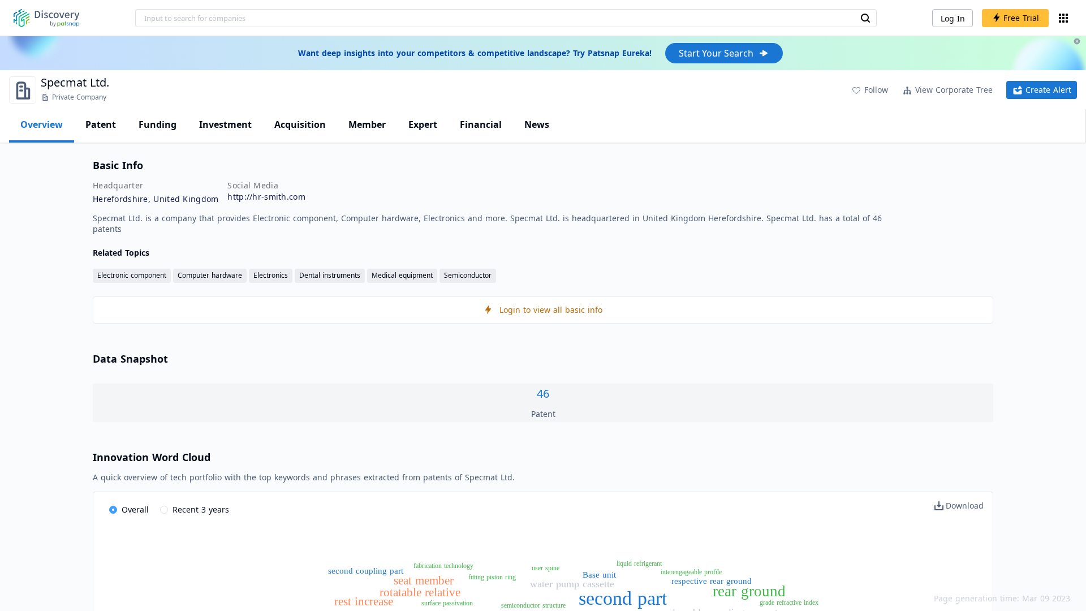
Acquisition (300, 124)
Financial (481, 124)
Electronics (270, 275)
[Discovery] (47, 18)
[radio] (129, 510)
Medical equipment (402, 275)
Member (367, 124)
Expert (422, 124)
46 (543, 393)
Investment (225, 124)
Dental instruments (329, 275)
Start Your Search (716, 53)
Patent (100, 124)
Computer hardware (210, 275)
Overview (41, 124)
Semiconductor (468, 275)
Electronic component (131, 275)
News (536, 124)
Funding (157, 124)
